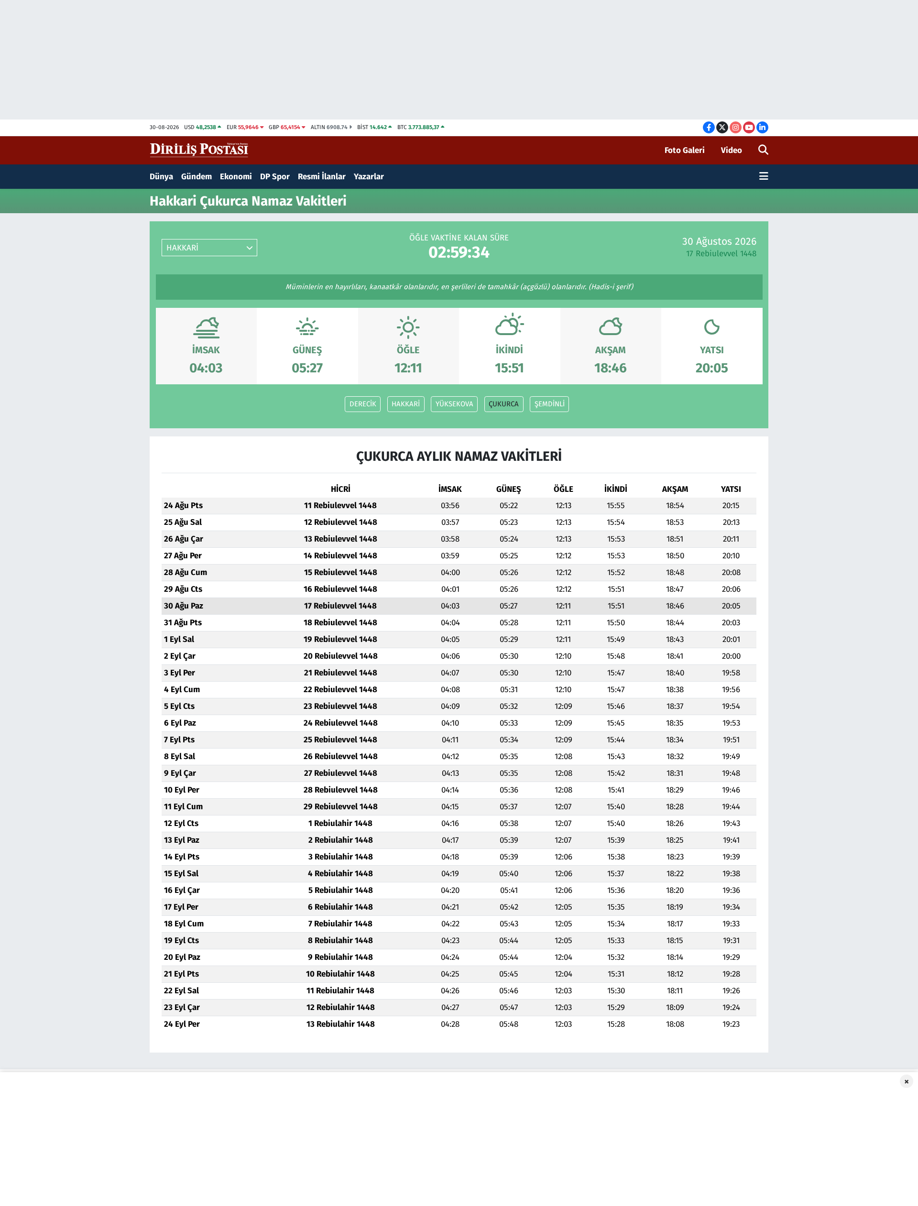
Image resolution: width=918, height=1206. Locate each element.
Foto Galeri (685, 150)
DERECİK (363, 404)
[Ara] (763, 150)
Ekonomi (236, 177)
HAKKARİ (406, 404)
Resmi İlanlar (322, 177)
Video (731, 150)
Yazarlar (369, 177)
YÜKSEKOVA (454, 404)
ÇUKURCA (504, 404)
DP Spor (275, 177)
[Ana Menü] (763, 177)
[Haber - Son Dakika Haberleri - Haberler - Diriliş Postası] (200, 150)
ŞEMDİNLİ (550, 404)
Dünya (161, 177)
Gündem (196, 177)
